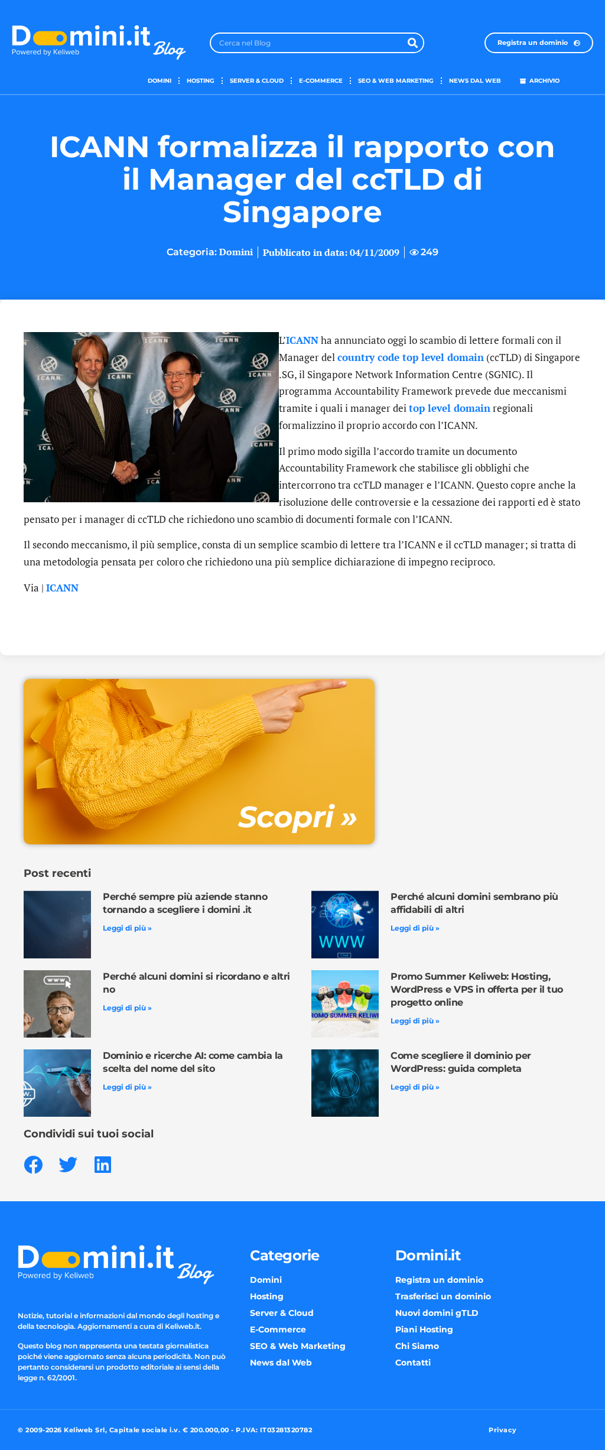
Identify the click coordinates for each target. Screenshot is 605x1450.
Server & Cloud (257, 80)
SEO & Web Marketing (396, 80)
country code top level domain (410, 357)
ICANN (302, 340)
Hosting (200, 80)
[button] (32, 1164)
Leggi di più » (127, 928)
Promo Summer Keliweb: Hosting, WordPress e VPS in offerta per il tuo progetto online (477, 989)
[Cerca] (412, 43)
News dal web (475, 80)
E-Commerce (321, 80)
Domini (159, 80)
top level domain (449, 408)
